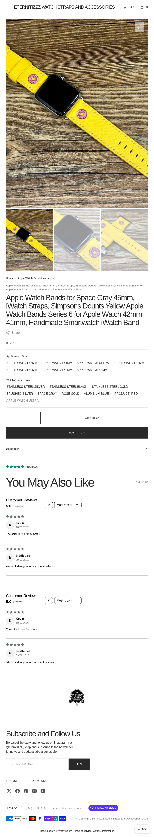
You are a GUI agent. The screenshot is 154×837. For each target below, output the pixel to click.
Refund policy (47, 830)
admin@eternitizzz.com (67, 808)
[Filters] (49, 505)
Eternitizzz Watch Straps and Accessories (116, 818)
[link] (77, 698)
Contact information (103, 830)
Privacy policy (64, 830)
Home (9, 278)
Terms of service (82, 830)
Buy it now (77, 432)
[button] (132, 7)
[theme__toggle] (124, 7)
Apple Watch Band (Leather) (34, 278)
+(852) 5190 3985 (35, 808)
